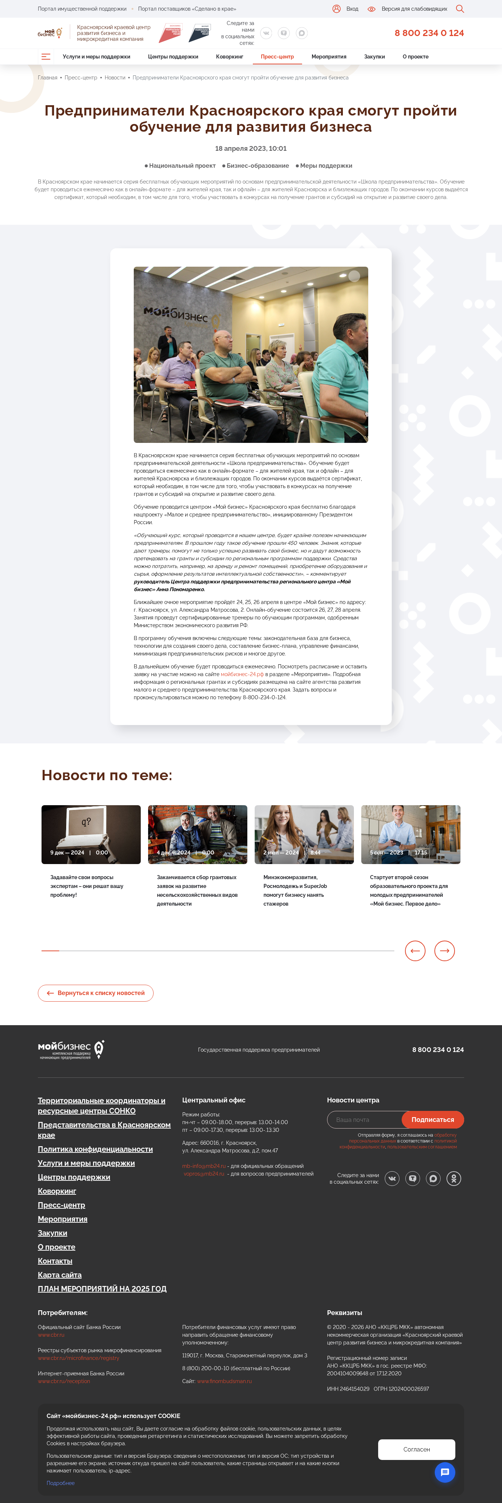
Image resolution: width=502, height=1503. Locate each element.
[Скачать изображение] (354, 276)
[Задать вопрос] (445, 1472)
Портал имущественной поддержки (82, 9)
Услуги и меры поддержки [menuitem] (96, 57)
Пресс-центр (81, 78)
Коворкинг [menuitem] (229, 57)
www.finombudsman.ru (224, 1381)
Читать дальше (69, 912)
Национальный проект (182, 165)
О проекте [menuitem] (416, 57)
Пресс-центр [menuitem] (277, 57)
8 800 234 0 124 (429, 33)
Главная (47, 78)
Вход (352, 9)
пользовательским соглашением (422, 1147)
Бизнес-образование (258, 165)
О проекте (56, 1247)
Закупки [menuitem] (374, 57)
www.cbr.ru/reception (64, 1381)
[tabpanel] (91, 864)
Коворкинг (57, 1191)
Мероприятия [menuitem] (329, 57)
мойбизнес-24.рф (242, 674)
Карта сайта (60, 1275)
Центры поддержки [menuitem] (173, 57)
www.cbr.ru (51, 1335)
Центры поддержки (74, 1177)
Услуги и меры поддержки (86, 1163)
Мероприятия (62, 1219)
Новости (115, 78)
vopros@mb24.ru (204, 1174)
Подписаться (433, 1119)
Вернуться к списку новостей (101, 992)
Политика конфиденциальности (95, 1149)
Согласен (417, 1449)
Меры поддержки (326, 165)
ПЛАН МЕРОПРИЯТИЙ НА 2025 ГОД (102, 1289)
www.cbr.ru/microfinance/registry (78, 1358)
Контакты (55, 1261)
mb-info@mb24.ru (204, 1166)
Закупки (52, 1233)
